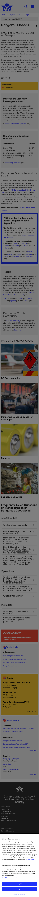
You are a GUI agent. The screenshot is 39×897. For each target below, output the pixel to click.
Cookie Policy (30, 859)
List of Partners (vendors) (9, 878)
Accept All (19, 884)
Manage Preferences (19, 894)
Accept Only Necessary (19, 889)
